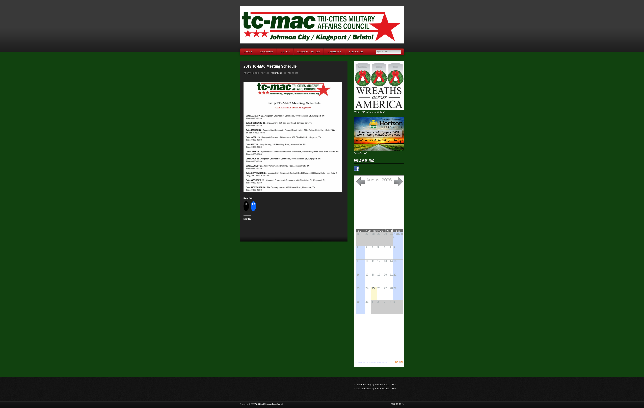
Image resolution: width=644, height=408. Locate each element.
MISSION (285, 51)
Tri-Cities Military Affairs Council (269, 404)
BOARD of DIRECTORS (308, 51)
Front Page (276, 73)
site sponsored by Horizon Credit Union (376, 388)
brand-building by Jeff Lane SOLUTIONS (376, 384)
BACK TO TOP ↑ (397, 404)
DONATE (248, 51)
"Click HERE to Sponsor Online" (369, 112)
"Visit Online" (360, 153)
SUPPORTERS (266, 51)
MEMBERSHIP (334, 51)
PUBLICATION (356, 51)
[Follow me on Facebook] (356, 169)
